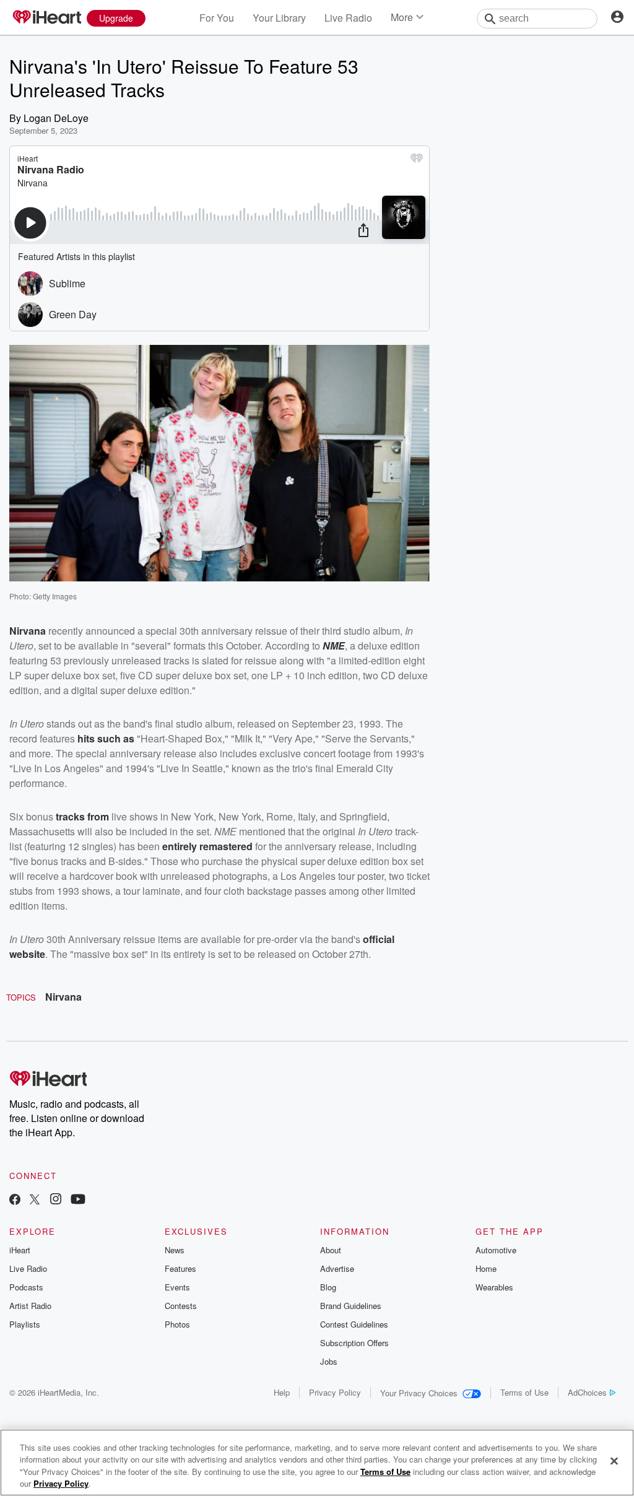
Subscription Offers (354, 1343)
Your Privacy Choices (419, 1393)
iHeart (19, 1250)
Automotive (496, 1250)
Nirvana (27, 631)
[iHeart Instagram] (55, 1200)
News (175, 1250)
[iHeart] (46, 18)
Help (282, 1392)
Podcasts (26, 1287)
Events (177, 1287)
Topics (21, 997)
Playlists (24, 1324)
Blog (328, 1287)
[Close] (614, 1460)
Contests (181, 1305)
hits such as (105, 738)
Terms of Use (524, 1392)
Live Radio (348, 18)
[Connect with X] (35, 1200)
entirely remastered (207, 846)
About (330, 1250)
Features (180, 1268)
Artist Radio (30, 1305)
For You (216, 18)
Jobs (328, 1361)
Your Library (279, 18)
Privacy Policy (335, 1392)
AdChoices (587, 1392)
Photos (177, 1324)
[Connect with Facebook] (14, 1200)
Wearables (494, 1287)
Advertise (337, 1268)
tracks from (82, 816)
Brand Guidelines (350, 1305)
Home (486, 1268)
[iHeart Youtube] (78, 1200)
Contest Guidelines (354, 1324)
